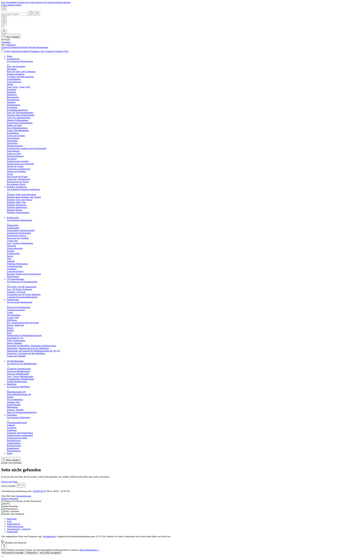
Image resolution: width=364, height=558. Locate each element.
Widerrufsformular (15, 526)
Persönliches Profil (19, 47)
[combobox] (14, 14)
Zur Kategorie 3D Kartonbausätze (22, 281)
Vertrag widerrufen (9, 498)
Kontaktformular (23, 496)
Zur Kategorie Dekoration (18, 417)
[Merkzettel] (3, 27)
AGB (9, 521)
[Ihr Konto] (4, 31)
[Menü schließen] (8, 64)
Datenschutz (12, 531)
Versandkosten (49, 536)
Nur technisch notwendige (12, 553)
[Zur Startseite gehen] (11, 5)
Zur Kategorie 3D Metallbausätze (22, 363)
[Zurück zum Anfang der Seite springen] (4, 546)
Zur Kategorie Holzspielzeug (20, 61)
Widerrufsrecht (13, 524)
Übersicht (5, 47)
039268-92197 (39, 491)
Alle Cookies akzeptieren (50, 553)
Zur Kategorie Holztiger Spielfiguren (23, 189)
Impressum (12, 519)
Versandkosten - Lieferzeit (18, 529)
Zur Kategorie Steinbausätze (19, 302)
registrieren (11, 45)
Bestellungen (42, 47)
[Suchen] (31, 13)
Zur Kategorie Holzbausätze (19, 220)
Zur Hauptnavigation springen (57, 2)
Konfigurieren (31, 553)
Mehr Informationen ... (89, 550)
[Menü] (4, 8)
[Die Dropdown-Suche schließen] (37, 13)
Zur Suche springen (34, 2)
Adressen (32, 47)
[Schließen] (2, 556)
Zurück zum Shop (9, 481)
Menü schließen (12, 37)
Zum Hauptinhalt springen (13, 2)
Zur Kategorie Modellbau (18, 386)
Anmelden (6, 42)
